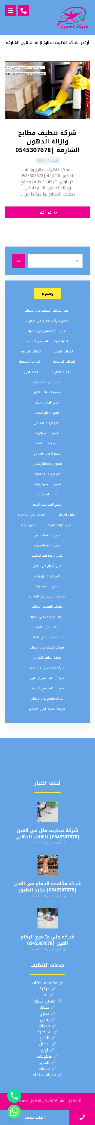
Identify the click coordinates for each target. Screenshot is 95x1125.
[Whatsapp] (14, 1112)
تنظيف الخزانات (67, 515)
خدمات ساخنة (44, 1075)
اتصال (44, 1044)
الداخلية (44, 1032)
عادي (44, 1019)
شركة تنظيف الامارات (47, 658)
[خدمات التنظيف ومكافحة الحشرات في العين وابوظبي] (72, 17)
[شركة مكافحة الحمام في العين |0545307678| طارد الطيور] (47, 865)
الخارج (44, 1038)
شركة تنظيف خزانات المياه (47, 668)
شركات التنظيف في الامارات (47, 617)
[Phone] (14, 1096)
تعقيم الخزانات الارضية (47, 382)
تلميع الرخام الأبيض (47, 402)
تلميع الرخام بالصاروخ (47, 453)
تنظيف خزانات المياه (60, 525)
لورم (44, 1050)
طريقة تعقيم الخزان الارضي (47, 709)
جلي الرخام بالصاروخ (47, 545)
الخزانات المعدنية (30, 361)
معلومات (44, 1056)
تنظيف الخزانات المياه (31, 515)
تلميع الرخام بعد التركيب (47, 474)
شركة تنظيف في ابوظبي (47, 678)
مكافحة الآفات (44, 983)
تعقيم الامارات (61, 372)
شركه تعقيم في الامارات (47, 698)
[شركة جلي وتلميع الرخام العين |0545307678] (47, 918)
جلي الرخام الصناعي (47, 535)
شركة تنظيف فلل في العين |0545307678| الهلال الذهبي (47, 833)
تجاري (44, 1013)
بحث (18, 261)
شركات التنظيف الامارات (47, 606)
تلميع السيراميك (47, 494)
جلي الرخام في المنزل (47, 566)
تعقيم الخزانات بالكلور (47, 392)
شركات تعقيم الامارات (47, 627)
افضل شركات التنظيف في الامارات (47, 310)
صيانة (44, 1007)
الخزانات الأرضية (63, 351)
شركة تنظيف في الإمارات (47, 688)
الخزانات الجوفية (31, 351)
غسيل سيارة (44, 1001)
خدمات (44, 1026)
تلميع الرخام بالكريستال (47, 464)
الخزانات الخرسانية (64, 361)
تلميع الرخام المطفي (47, 423)
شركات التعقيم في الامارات (47, 596)
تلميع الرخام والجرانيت (47, 484)
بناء (44, 995)
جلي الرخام (28, 525)
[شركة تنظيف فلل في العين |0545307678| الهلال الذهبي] (47, 812)
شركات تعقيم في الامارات (47, 637)
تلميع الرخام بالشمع (47, 443)
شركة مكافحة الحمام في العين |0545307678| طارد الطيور (47, 886)
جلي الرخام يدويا (47, 586)
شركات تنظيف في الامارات (47, 647)
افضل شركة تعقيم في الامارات (47, 331)
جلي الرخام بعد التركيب (47, 555)
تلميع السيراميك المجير (47, 504)
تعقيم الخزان (32, 372)
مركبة (44, 989)
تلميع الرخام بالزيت (47, 433)
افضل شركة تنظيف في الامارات (47, 341)
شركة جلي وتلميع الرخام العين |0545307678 (47, 940)
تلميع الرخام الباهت (47, 412)
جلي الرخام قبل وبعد (47, 576)
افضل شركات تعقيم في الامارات (47, 321)
